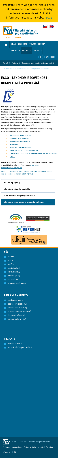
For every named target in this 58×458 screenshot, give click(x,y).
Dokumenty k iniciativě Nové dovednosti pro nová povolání (33, 153)
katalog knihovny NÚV (17, 319)
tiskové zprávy (14, 272)
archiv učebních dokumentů (19, 311)
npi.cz (48, 17)
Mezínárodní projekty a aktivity (20, 347)
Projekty (15, 63)
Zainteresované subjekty (20, 141)
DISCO (12, 156)
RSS (15, 452)
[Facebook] (40, 57)
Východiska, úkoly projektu (20, 135)
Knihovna (6, 447)
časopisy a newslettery (17, 308)
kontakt (11, 260)
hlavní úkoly (13, 279)
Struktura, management (19, 138)
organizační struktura (17, 283)
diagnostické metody (17, 315)
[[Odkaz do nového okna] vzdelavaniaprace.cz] (16, 223)
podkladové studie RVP (17, 304)
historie (11, 257)
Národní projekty (14, 344)
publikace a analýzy (16, 300)
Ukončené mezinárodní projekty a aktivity (37, 63)
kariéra (11, 264)
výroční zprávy (14, 275)
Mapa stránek (16, 447)
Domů (6, 44)
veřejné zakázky (14, 268)
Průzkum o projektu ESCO (20, 147)
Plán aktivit (14, 144)
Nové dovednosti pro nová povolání (24, 150)
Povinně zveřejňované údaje (33, 447)
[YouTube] (52, 57)
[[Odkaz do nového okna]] (46, 57)
